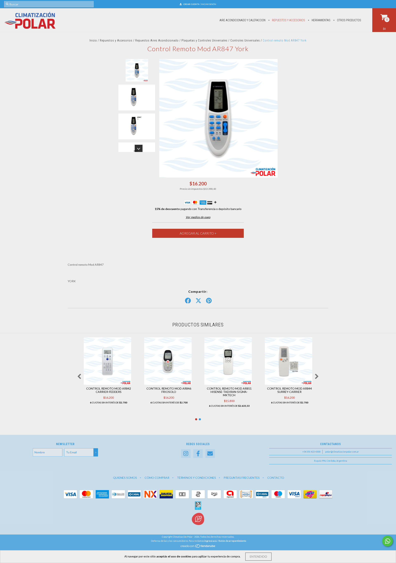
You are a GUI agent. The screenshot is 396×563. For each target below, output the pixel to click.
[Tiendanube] (198, 547)
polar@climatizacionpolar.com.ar (342, 451)
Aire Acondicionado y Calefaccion (242, 20)
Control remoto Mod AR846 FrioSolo (168, 390)
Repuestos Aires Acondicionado (157, 40)
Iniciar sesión (208, 4)
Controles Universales (245, 40)
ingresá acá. (210, 540)
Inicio (93, 40)
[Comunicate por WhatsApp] (387, 541)
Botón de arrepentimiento (232, 540)
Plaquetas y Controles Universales (205, 40)
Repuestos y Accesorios (288, 20)
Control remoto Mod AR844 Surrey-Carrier (289, 390)
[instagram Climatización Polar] (186, 453)
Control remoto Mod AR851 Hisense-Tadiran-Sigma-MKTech (229, 392)
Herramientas (320, 20)
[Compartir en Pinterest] (209, 301)
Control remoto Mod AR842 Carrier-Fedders (108, 390)
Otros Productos (348, 20)
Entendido (258, 556)
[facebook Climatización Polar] (198, 453)
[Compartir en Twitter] (198, 301)
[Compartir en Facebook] (188, 301)
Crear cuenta (191, 4)
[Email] (210, 453)
